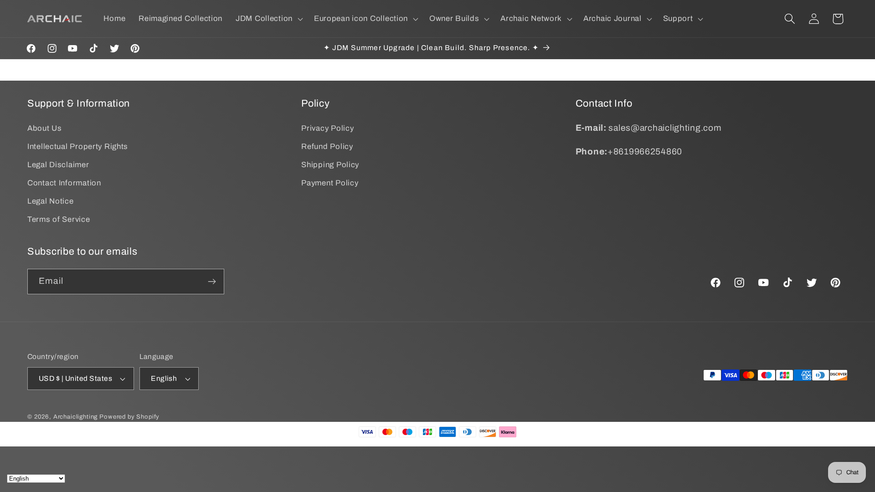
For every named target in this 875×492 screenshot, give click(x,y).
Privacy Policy (327, 128)
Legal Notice (50, 201)
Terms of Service (58, 219)
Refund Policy (327, 146)
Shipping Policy (330, 164)
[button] (268, 18)
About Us (44, 128)
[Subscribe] (212, 281)
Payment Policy (329, 183)
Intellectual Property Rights (77, 146)
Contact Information (64, 183)
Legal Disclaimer (58, 164)
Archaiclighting (75, 416)
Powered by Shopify (129, 416)
